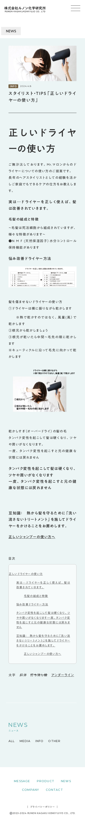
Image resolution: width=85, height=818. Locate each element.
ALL (11, 741)
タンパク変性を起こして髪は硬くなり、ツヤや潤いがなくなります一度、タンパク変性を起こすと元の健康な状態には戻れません (43, 620)
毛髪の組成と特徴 (36, 596)
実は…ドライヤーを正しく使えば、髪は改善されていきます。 (43, 585)
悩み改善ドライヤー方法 (32, 604)
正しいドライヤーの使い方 (26, 574)
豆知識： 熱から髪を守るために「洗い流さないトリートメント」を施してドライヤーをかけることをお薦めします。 (43, 640)
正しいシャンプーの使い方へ (31, 536)
